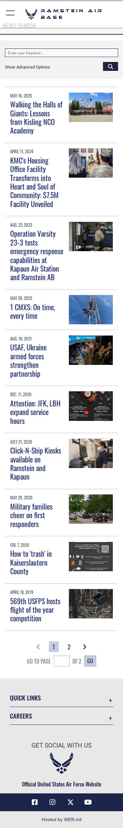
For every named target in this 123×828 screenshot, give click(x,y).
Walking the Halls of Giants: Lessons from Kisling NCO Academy (36, 117)
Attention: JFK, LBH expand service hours (35, 412)
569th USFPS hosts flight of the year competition (35, 610)
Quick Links (25, 697)
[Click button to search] (110, 66)
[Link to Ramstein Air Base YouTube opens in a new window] (88, 802)
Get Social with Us (61, 745)
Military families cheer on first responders (31, 515)
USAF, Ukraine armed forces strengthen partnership (28, 360)
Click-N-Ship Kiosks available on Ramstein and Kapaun (35, 463)
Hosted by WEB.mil (61, 819)
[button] (10, 14)
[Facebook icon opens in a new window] (35, 802)
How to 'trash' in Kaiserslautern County (31, 562)
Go (90, 661)
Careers (21, 716)
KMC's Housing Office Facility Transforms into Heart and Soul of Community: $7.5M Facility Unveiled (34, 182)
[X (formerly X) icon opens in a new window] (70, 802)
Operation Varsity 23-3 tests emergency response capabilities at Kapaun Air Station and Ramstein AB (36, 255)
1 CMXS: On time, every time (32, 311)
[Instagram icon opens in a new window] (52, 802)
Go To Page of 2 (54, 661)
